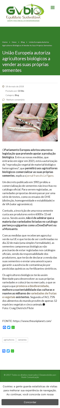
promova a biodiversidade (32, 286)
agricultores (9, 340)
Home (5, 42)
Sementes (22, 340)
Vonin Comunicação (30, 377)
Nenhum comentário (15, 99)
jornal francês (39, 175)
